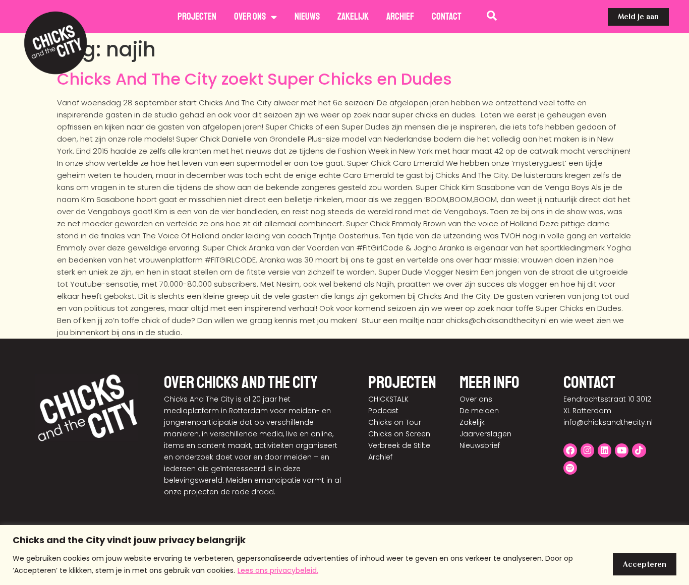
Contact (447, 17)
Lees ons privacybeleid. (278, 570)
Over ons (250, 17)
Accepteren (644, 564)
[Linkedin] (604, 450)
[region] (344, 555)
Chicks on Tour (394, 422)
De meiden (479, 411)
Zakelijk (353, 17)
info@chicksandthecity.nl (608, 422)
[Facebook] (570, 450)
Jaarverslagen (485, 434)
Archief (400, 17)
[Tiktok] (639, 450)
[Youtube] (621, 450)
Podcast (383, 411)
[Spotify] (570, 468)
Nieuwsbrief (480, 445)
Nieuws (307, 17)
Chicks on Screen (399, 434)
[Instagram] (587, 450)
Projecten (197, 17)
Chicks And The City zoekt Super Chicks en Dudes (254, 79)
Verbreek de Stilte (399, 445)
